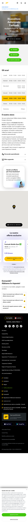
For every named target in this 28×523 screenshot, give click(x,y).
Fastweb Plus (5, 333)
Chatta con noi (15, 60)
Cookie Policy (5, 432)
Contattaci (6, 378)
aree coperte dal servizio (19, 267)
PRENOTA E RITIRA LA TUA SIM (14, 259)
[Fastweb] (7, 3)
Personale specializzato (11, 154)
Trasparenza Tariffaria (7, 363)
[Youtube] (17, 326)
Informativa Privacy (6, 429)
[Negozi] (17, 3)
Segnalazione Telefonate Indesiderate (12, 397)
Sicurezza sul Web (6, 347)
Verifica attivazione (8, 387)
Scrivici (15, 54)
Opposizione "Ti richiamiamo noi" (9, 357)
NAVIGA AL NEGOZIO (15, 39)
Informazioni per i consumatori (9, 360)
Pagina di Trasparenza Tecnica (9, 366)
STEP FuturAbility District (7, 340)
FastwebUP (6, 394)
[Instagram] (9, 326)
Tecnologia (4, 350)
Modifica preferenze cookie (8, 436)
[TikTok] (21, 326)
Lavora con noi (7, 401)
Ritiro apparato (9, 159)
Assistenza (6, 381)
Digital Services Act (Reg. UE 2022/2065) (11, 370)
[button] (14, 207)
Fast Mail (6, 391)
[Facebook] (6, 326)
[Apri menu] (3, 3)
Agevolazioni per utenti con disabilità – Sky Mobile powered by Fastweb (15, 408)
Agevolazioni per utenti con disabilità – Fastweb (14, 404)
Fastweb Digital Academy (7, 337)
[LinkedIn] (13, 326)
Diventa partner (5, 343)
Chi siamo (4, 330)
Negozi (5, 384)
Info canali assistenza (7, 373)
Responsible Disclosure (7, 353)
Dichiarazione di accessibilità (8, 439)
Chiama (15, 49)
